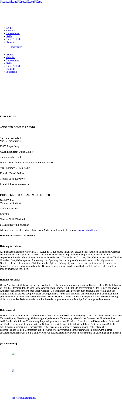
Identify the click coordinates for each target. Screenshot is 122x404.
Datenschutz (29, 397)
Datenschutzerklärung (88, 230)
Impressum (17, 397)
